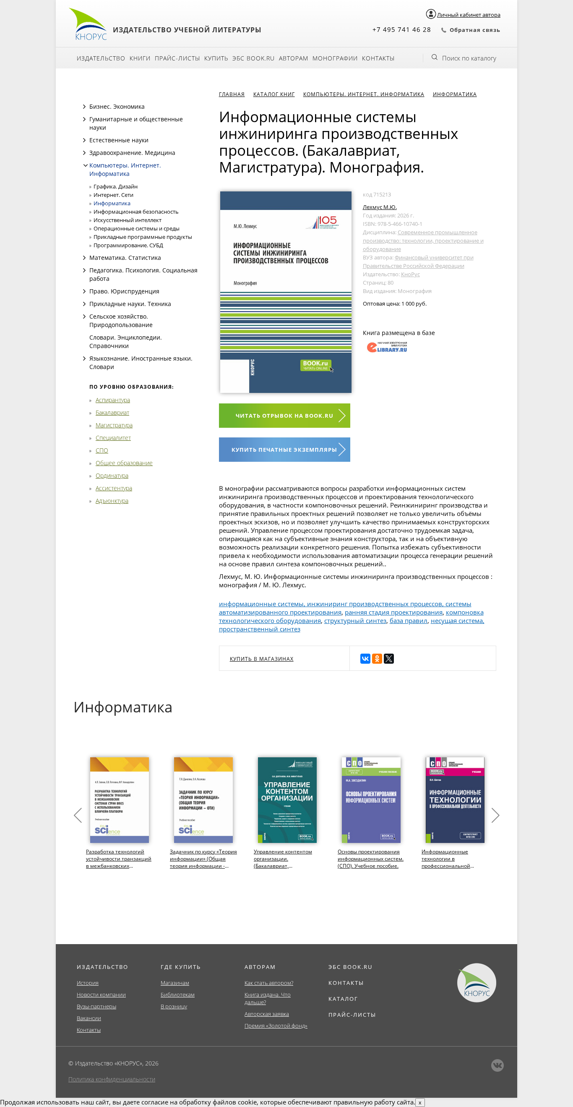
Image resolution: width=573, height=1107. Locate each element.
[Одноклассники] (377, 659)
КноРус (410, 274)
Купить (216, 58)
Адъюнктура (112, 501)
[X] (389, 659)
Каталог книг (274, 94)
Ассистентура (114, 488)
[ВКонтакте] (365, 659)
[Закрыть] (85, 165)
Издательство (101, 58)
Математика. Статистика (125, 258)
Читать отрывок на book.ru (284, 415)
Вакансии (89, 1018)
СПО (102, 450)
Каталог (343, 998)
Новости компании (101, 994)
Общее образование (124, 463)
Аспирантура (113, 400)
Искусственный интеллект (127, 220)
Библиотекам (178, 994)
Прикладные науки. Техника (130, 304)
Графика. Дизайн (116, 186)
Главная (232, 94)
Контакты (378, 58)
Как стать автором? (269, 983)
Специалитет (113, 438)
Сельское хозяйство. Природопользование (121, 320)
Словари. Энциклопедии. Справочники (125, 341)
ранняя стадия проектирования (394, 612)
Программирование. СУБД (128, 245)
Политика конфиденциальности (111, 1079)
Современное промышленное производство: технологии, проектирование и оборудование (423, 240)
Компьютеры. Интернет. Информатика (125, 169)
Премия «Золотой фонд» (276, 1025)
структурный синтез (355, 620)
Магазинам (175, 983)
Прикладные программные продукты (143, 237)
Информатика (112, 203)
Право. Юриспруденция (124, 291)
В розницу (174, 1006)
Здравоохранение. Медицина (132, 153)
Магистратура (114, 425)
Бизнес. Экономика (117, 106)
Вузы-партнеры (96, 1006)
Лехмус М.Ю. (380, 207)
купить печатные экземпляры (284, 449)
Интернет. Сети (113, 195)
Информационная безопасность (136, 211)
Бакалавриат (112, 412)
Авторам (293, 58)
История (88, 983)
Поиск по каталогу (469, 58)
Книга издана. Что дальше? (268, 998)
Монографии (335, 58)
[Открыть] (84, 106)
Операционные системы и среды (137, 228)
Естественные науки (118, 140)
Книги (140, 58)
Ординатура (112, 475)
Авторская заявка (267, 1014)
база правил (408, 620)
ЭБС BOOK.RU (350, 967)
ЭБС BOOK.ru (253, 58)
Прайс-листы (177, 58)
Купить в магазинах (262, 658)
